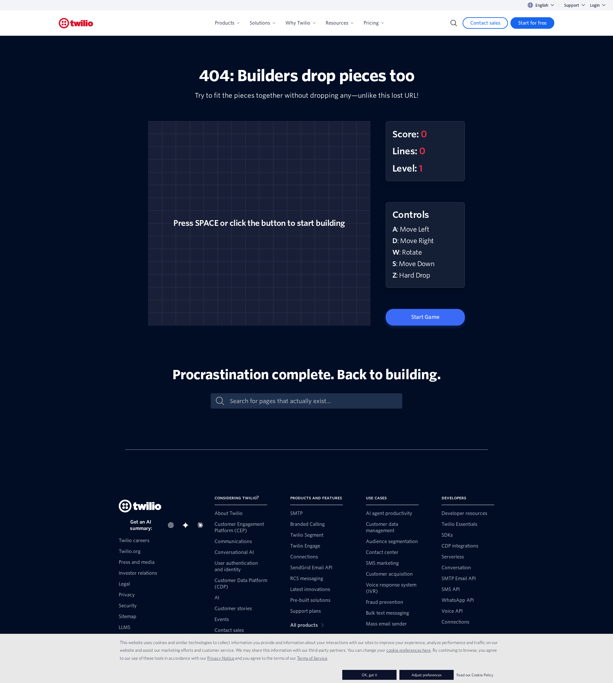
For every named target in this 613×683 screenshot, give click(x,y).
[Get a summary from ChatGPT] (173, 525)
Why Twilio (297, 23)
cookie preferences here (408, 650)
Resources (337, 23)
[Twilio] (76, 23)
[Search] (453, 23)
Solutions (260, 23)
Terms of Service (312, 658)
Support (571, 5)
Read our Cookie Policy (475, 675)
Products (224, 23)
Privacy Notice (220, 658)
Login (595, 5)
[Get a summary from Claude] (202, 525)
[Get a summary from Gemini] (187, 525)
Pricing (371, 23)
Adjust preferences (427, 675)
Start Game (425, 317)
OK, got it (369, 675)
